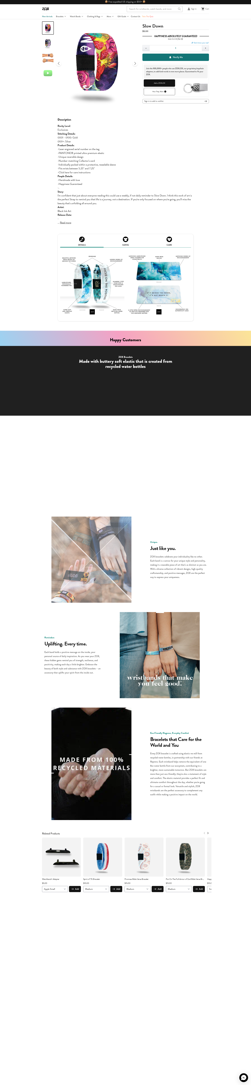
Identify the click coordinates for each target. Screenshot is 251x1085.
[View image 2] (48, 43)
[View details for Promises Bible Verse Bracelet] (144, 857)
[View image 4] (48, 73)
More (109, 16)
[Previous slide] (58, 63)
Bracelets (59, 16)
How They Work (158, 91)
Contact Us (135, 16)
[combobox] (154, 9)
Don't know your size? (201, 43)
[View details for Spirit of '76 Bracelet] (102, 857)
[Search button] (179, 9)
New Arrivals (47, 16)
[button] (243, 1077)
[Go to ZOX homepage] (45, 8)
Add (77, 889)
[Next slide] (135, 63)
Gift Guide (122, 16)
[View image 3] (48, 58)
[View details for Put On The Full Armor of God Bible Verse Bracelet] (185, 857)
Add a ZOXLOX (159, 83)
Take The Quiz (147, 16)
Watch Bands (75, 16)
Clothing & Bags (93, 16)
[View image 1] (48, 28)
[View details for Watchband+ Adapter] (61, 857)
